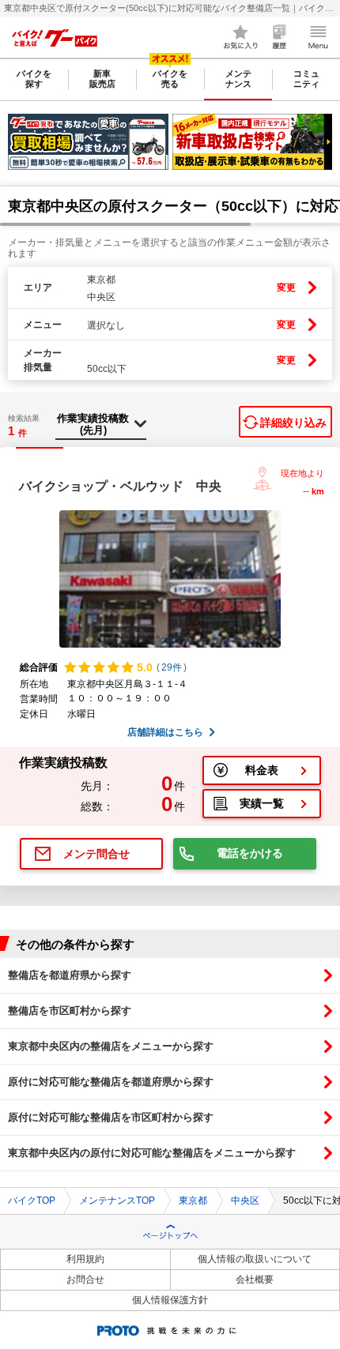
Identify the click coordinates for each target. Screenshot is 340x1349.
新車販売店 (102, 78)
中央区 (245, 1200)
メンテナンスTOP (117, 1200)
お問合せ (85, 1279)
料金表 (261, 770)
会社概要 (255, 1279)
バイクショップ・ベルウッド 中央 (120, 486)
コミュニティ (306, 78)
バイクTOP (31, 1200)
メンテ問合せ (96, 853)
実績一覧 (262, 803)
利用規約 (85, 1258)
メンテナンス (238, 78)
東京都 (193, 1200)
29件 (171, 667)
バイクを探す (34, 78)
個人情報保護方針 (170, 1300)
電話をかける (250, 853)
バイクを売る (170, 78)
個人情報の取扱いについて (255, 1258)
